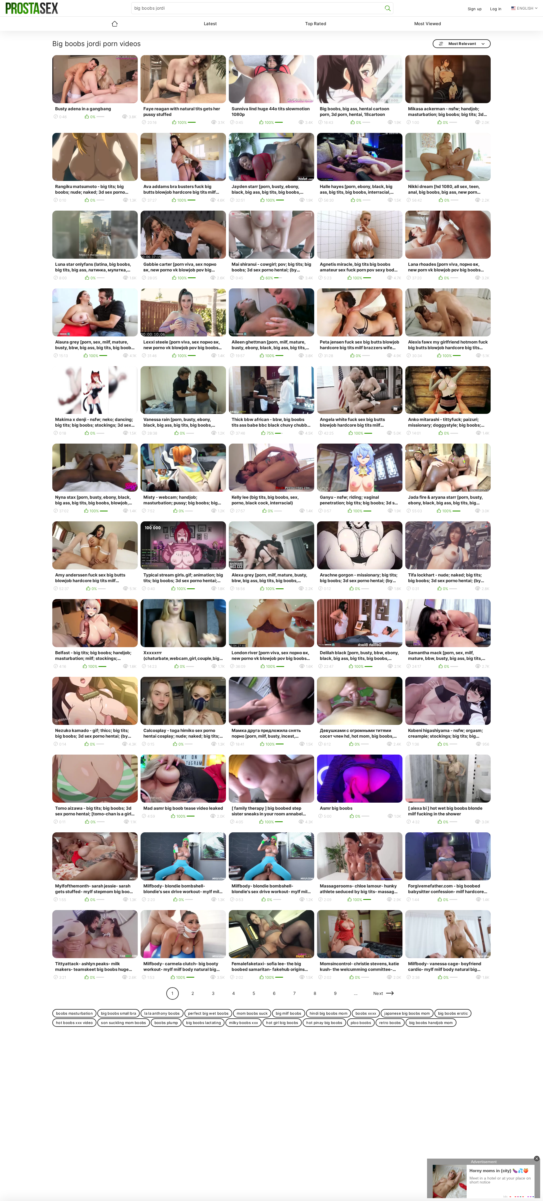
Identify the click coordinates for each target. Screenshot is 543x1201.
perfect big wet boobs (208, 1013)
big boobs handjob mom (431, 1022)
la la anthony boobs (162, 1013)
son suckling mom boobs (123, 1022)
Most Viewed (427, 23)
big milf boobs (288, 1013)
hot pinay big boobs (324, 1022)
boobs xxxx (365, 1013)
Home (114, 23)
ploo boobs (361, 1022)
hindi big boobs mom (328, 1013)
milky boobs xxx (243, 1022)
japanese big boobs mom (407, 1013)
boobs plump (166, 1022)
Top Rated (315, 23)
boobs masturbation (74, 1013)
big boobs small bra (118, 1013)
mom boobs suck (252, 1013)
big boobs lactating (203, 1022)
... (355, 993)
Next (378, 993)
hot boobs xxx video (74, 1022)
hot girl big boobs (282, 1022)
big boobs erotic (453, 1013)
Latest (210, 23)
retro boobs (390, 1022)
